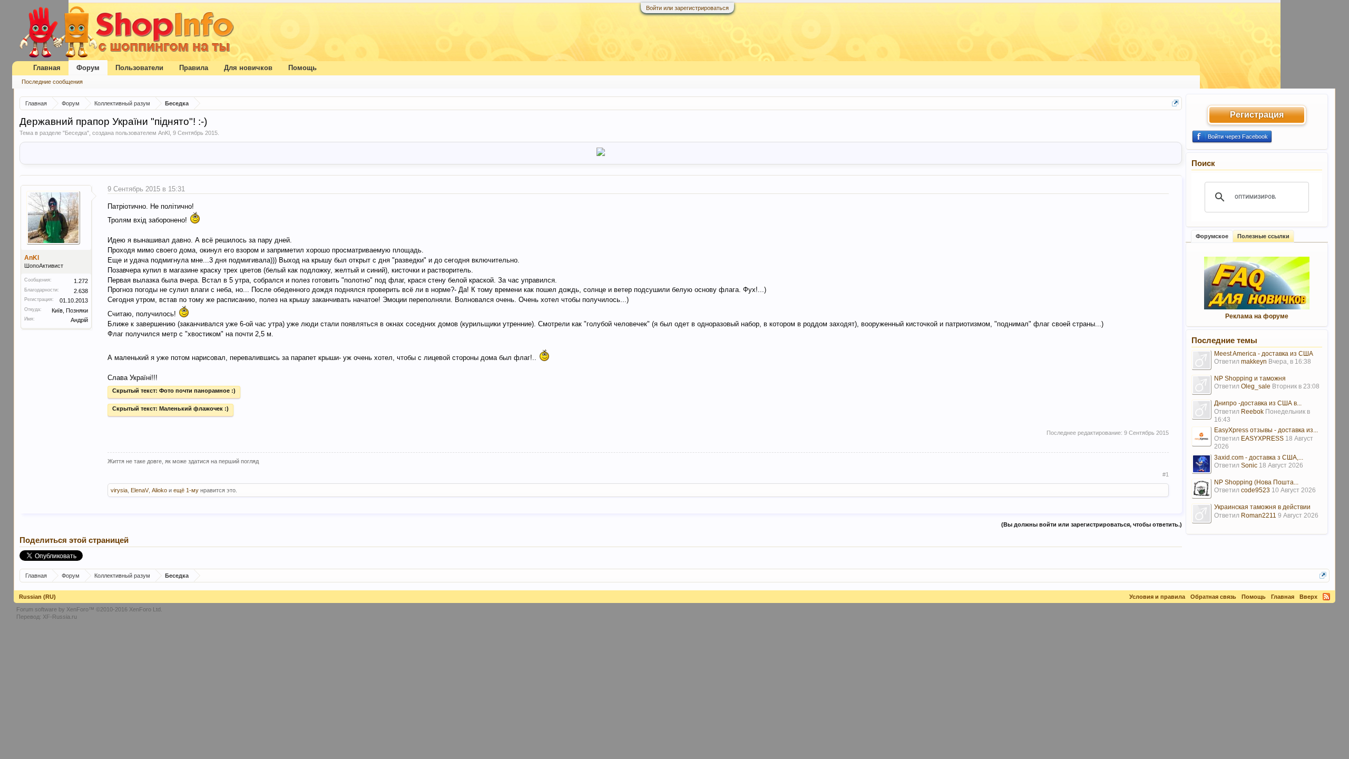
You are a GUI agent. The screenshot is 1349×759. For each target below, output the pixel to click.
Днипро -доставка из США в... (1258, 403)
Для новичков (248, 68)
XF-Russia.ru (60, 617)
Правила (193, 68)
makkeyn (1254, 361)
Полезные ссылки (1263, 236)
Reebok (1252, 411)
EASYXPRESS (1262, 438)
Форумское (1212, 236)
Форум (88, 68)
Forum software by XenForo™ (89, 609)
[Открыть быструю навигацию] (1175, 103)
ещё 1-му (186, 490)
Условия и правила (1157, 596)
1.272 (81, 281)
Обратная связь (1213, 596)
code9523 (1255, 490)
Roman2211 (1258, 515)
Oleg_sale (1255, 386)
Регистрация (1257, 114)
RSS (1326, 596)
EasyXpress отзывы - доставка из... (1266, 430)
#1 (1165, 474)
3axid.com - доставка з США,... (1258, 457)
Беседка (76, 133)
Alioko (159, 490)
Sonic (1249, 465)
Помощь (302, 68)
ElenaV (140, 490)
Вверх (1308, 596)
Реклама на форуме (1256, 316)
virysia (119, 490)
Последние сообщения (52, 82)
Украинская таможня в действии (1262, 507)
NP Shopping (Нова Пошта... (1256, 482)
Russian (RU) (37, 596)
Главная (47, 68)
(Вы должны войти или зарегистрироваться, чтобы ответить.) (1091, 524)
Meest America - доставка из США (1263, 353)
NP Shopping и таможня (1250, 378)
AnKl (164, 133)
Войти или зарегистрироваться (687, 8)
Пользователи (139, 68)
